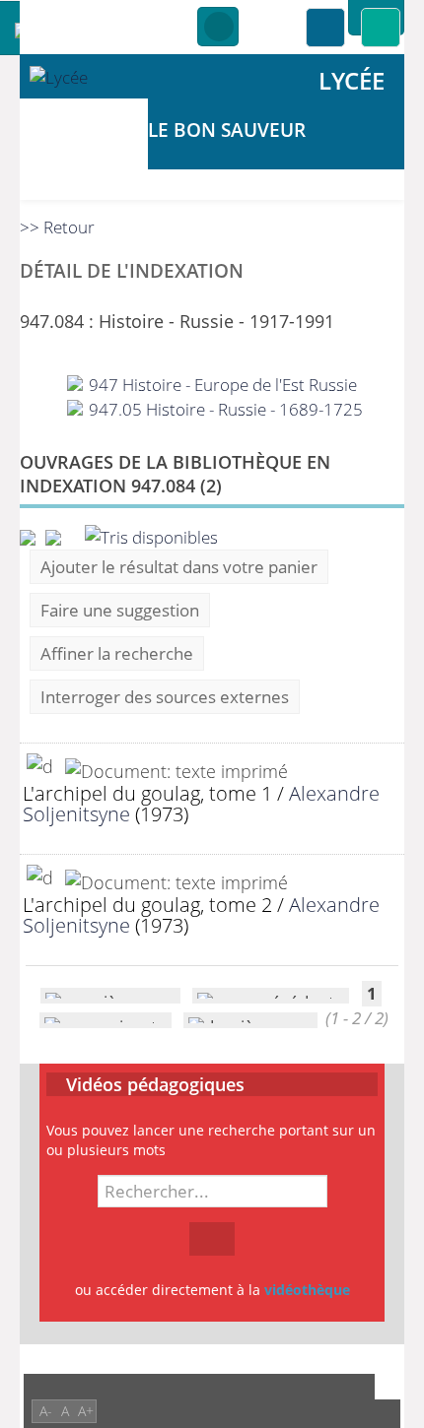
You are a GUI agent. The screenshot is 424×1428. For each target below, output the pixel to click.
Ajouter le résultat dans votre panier (179, 566)
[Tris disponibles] (151, 535)
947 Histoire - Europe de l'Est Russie (221, 384)
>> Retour (57, 227)
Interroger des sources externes (164, 696)
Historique (218, 27)
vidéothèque (307, 1289)
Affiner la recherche (116, 653)
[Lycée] (84, 76)
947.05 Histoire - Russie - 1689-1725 (224, 409)
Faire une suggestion (119, 610)
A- (45, 1410)
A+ (86, 1410)
